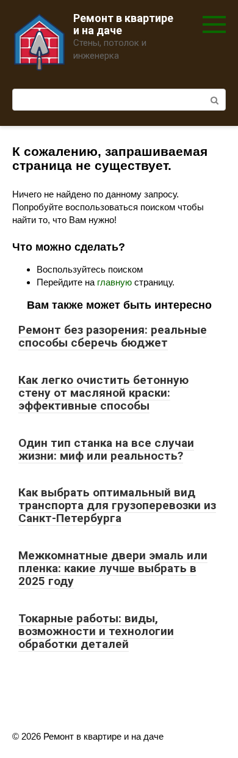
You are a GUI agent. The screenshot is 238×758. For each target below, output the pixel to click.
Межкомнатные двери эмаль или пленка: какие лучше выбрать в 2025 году (112, 568)
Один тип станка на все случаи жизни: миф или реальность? (106, 449)
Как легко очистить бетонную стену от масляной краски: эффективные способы (103, 393)
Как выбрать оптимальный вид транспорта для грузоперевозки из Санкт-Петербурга (117, 505)
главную (114, 282)
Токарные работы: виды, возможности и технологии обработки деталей (96, 631)
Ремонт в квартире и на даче (123, 24)
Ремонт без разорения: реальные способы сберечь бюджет (112, 336)
